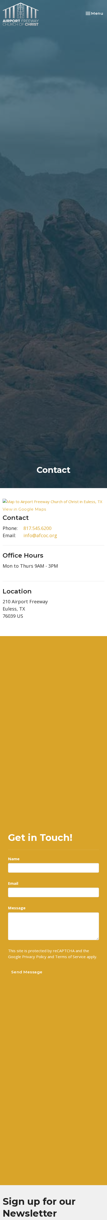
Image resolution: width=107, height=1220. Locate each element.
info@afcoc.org (40, 535)
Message (16, 907)
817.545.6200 (37, 528)
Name (13, 858)
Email (13, 883)
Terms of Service (70, 956)
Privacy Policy (34, 956)
